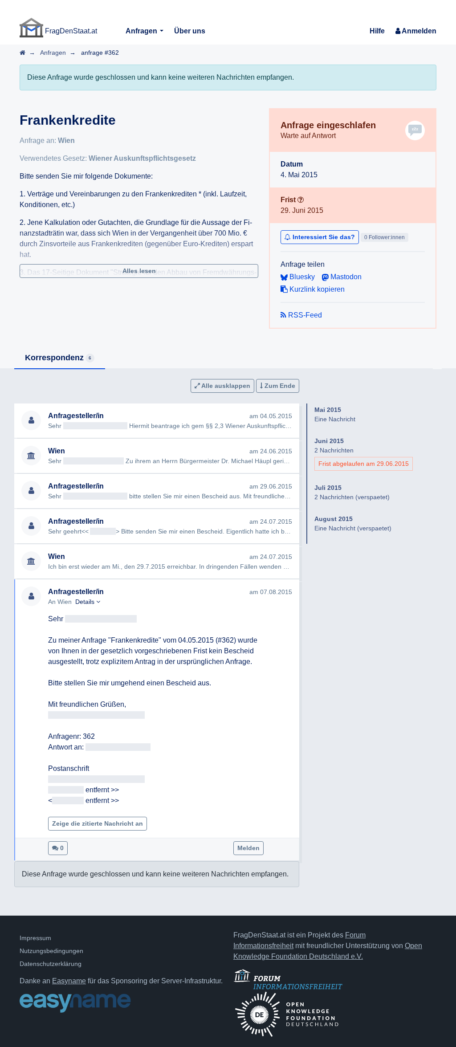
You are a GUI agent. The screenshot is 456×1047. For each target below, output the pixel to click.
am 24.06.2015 (270, 451)
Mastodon (345, 277)
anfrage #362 (100, 52)
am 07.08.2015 (270, 591)
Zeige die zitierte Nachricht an (97, 823)
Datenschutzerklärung (50, 963)
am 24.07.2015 (270, 521)
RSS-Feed (304, 315)
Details (85, 601)
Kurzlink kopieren (316, 289)
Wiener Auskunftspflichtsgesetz (142, 158)
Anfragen (142, 31)
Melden (248, 847)
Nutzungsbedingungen (51, 950)
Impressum (35, 937)
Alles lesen (139, 270)
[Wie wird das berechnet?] (300, 200)
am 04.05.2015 (270, 416)
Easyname (69, 981)
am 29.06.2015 (270, 486)
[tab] (59, 358)
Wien (66, 140)
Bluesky (301, 277)
